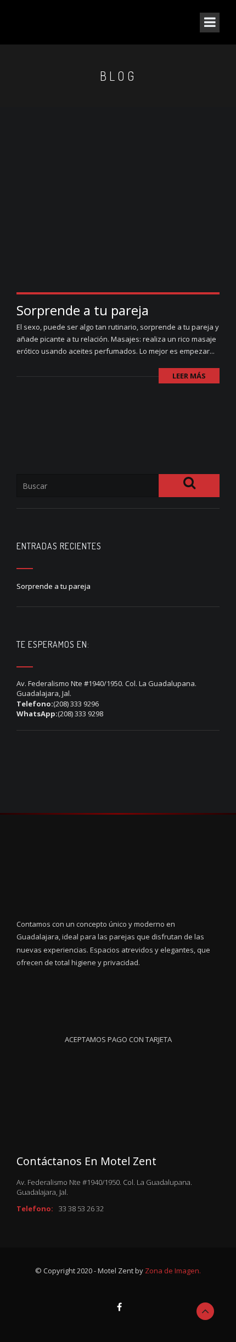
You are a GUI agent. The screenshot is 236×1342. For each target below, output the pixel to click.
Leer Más (189, 376)
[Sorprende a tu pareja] (118, 224)
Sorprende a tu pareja (82, 310)
